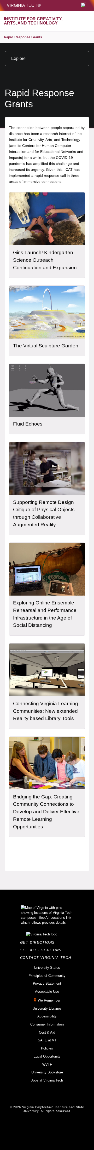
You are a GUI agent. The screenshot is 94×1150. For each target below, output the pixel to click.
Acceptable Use (47, 991)
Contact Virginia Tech (47, 958)
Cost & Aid (47, 1032)
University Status (47, 968)
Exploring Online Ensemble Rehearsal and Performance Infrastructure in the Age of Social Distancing (45, 614)
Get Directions (39, 943)
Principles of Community (47, 976)
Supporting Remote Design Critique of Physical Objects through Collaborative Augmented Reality (44, 513)
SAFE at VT (47, 1040)
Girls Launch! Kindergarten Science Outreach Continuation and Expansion (45, 260)
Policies (47, 1048)
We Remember (49, 1000)
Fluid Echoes (28, 424)
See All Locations (42, 950)
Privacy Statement (47, 983)
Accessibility (47, 1016)
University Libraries (47, 1008)
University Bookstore (47, 1072)
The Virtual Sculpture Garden (45, 345)
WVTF (47, 1064)
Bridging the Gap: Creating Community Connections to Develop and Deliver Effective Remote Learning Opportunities (46, 811)
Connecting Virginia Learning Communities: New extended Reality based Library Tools (45, 711)
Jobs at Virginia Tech (47, 1080)
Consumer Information (47, 1024)
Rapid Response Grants (23, 37)
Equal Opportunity (47, 1056)
